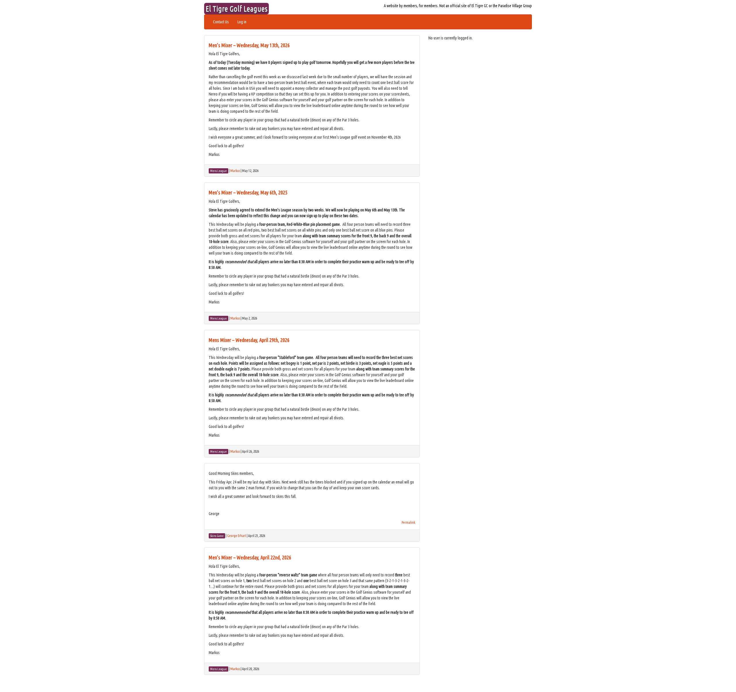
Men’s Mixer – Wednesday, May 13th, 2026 (249, 45)
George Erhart (236, 536)
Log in (241, 22)
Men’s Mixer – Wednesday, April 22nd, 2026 (250, 557)
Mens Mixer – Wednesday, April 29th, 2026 (249, 340)
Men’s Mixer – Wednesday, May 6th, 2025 (248, 192)
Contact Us (221, 22)
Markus (235, 171)
